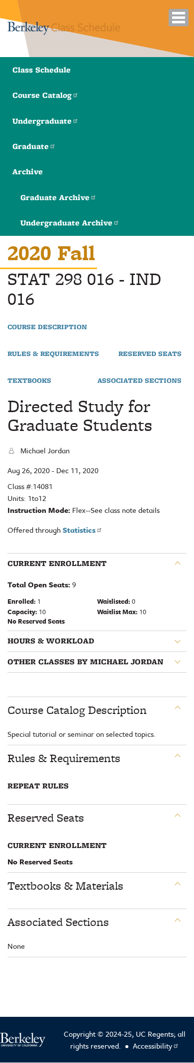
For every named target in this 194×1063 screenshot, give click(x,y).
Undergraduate (42, 121)
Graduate (30, 146)
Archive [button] (27, 171)
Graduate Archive (55, 197)
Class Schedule (41, 70)
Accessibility (152, 1045)
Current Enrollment (56, 563)
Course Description (47, 327)
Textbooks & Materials (65, 886)
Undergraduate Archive (66, 222)
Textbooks (29, 380)
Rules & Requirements (53, 354)
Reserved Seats (150, 354)
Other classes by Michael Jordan (85, 662)
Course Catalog (42, 95)
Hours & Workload (50, 641)
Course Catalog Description (77, 710)
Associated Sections (139, 380)
